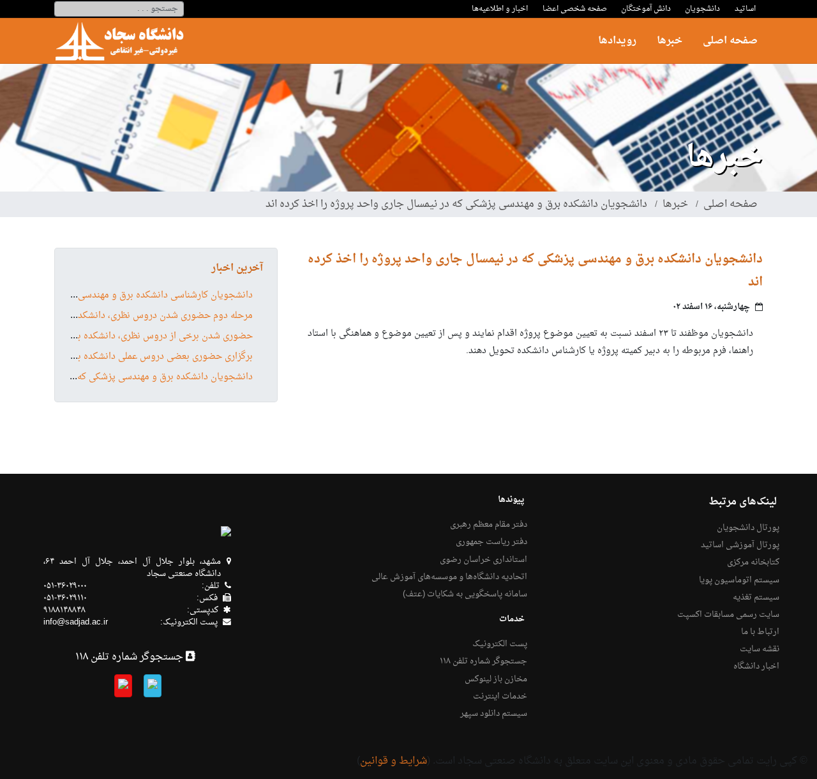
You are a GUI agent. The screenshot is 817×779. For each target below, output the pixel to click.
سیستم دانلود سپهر (493, 714)
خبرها (669, 40)
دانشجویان (702, 9)
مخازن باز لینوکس (496, 679)
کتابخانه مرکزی (753, 562)
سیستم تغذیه (756, 597)
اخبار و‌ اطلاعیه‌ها (500, 9)
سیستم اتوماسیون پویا (739, 580)
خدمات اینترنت (500, 696)
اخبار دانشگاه (756, 666)
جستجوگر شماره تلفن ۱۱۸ (483, 661)
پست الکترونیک (499, 644)
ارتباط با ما (760, 632)
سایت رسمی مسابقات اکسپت (728, 615)
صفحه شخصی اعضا (575, 9)
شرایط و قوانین (393, 761)
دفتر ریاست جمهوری (491, 542)
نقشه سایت (759, 649)
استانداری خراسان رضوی (483, 560)
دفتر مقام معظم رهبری (488, 525)
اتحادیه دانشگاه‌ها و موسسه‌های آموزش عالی (449, 577)
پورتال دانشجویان (748, 528)
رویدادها (617, 40)
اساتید (745, 9)
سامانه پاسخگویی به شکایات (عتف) (465, 594)
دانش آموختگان (646, 9)
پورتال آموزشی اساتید (740, 545)
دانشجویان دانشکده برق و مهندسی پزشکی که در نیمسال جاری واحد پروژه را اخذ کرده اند (456, 204)
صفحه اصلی (730, 40)
